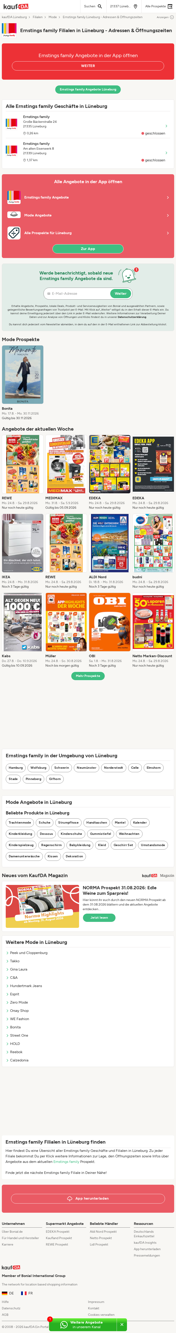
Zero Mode (19, 1002)
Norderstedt (113, 768)
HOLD (15, 1043)
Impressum (96, 1302)
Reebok (16, 1052)
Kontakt (93, 1308)
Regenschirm (51, 845)
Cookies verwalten (101, 1315)
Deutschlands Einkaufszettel (144, 1234)
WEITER (88, 66)
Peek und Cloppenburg (28, 953)
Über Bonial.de (12, 1232)
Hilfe (5, 1302)
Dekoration (74, 856)
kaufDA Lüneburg (14, 17)
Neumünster (86, 768)
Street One (19, 1035)
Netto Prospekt (101, 1238)
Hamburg (16, 768)
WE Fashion (19, 1019)
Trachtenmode (20, 823)
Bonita (15, 1027)
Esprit (14, 994)
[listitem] (23, 383)
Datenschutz (11, 1308)
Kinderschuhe (71, 834)
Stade (13, 779)
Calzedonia (19, 1060)
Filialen (38, 17)
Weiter (120, 293)
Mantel (120, 823)
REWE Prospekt (57, 1244)
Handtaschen (96, 823)
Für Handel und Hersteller (20, 1238)
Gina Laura (18, 969)
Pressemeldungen (147, 1255)
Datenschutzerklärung (132, 317)
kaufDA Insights (145, 1243)
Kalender (140, 823)
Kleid (102, 845)
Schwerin (61, 768)
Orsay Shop (19, 1010)
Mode (53, 17)
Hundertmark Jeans (26, 986)
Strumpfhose (68, 823)
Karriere (7, 1244)
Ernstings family (66, 1161)
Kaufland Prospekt (59, 1238)
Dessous (46, 834)
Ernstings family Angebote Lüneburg (88, 89)
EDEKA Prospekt (57, 1232)
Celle (135, 768)
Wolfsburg (38, 768)
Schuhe (44, 823)
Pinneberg (33, 779)
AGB (5, 1315)
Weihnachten (129, 834)
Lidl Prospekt (99, 1244)
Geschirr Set (123, 845)
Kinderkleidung (20, 834)
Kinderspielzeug (21, 845)
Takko (14, 961)
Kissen (53, 856)
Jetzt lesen (99, 918)
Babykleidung (79, 845)
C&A (14, 977)
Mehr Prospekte (88, 676)
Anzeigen (163, 17)
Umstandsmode (153, 845)
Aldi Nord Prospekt (103, 1232)
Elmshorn (154, 768)
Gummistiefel (100, 834)
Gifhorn (55, 779)
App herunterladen (147, 1249)
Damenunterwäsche (24, 856)
